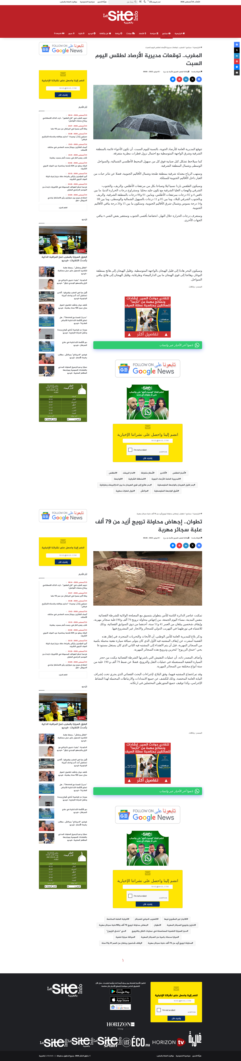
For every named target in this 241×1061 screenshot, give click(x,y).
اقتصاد (142, 33)
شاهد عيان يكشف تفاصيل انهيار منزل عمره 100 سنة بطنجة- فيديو (72, 307)
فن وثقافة (104, 33)
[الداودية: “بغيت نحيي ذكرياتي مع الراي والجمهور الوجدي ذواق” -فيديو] (46, 284)
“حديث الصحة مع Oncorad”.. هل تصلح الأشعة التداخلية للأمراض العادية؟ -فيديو (73, 320)
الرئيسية (179, 33)
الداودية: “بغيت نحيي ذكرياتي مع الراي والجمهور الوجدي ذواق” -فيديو (72, 282)
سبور (70, 33)
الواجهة (117, 479)
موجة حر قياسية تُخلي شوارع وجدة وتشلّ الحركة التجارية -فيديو (72, 331)
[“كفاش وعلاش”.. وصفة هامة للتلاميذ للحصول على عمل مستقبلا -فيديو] (46, 272)
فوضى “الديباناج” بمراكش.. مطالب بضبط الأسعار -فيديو (72, 356)
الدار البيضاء (128, 473)
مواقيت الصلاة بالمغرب (165, 1056)
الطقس (112, 473)
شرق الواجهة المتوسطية (166, 491)
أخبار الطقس (179, 473)
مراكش (144, 491)
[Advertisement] (147, 245)
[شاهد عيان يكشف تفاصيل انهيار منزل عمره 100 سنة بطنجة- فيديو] (46, 309)
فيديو (91, 33)
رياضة (117, 33)
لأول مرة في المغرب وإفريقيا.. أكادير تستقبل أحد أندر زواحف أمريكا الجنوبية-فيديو (72, 295)
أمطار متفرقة (147, 473)
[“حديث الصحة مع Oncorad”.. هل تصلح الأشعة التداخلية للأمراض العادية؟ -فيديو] (46, 321)
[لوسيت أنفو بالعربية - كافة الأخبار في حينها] (120, 17)
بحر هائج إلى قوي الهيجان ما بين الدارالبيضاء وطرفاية (125, 485)
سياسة (153, 33)
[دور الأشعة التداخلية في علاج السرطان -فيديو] (46, 346)
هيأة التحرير (196, 1056)
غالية (80, 33)
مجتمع (165, 33)
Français (58, 33)
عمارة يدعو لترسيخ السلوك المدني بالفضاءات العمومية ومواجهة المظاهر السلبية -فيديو (72, 370)
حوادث (129, 33)
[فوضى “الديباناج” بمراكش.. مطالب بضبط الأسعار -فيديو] (46, 358)
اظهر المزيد (63, 207)
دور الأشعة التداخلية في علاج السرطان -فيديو (74, 344)
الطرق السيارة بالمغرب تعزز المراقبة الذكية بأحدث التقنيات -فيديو (64, 259)
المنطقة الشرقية (136, 479)
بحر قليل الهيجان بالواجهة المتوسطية (175, 485)
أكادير (163, 473)
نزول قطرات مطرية (125, 491)
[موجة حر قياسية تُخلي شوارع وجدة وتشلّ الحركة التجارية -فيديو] (46, 334)
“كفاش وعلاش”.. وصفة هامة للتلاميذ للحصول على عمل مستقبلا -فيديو (72, 270)
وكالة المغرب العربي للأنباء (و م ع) (175, 71)
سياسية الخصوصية (183, 1056)
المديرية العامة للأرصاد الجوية (165, 479)
